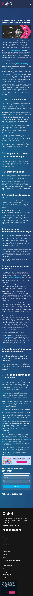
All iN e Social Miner (22, 63)
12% (19, 106)
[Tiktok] (20, 530)
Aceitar (12, 592)
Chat (4, 578)
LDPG (7, 337)
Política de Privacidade (6, 588)
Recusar (6, 592)
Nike (19, 74)
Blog (4, 557)
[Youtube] (16, 530)
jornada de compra (7, 214)
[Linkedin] (4, 530)
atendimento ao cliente (18, 50)
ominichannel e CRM (15, 277)
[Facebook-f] (7, 530)
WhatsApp (6, 569)
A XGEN (5, 554)
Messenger (7, 575)
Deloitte (4, 393)
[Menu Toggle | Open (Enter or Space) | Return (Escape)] (30, 4)
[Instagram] (10, 530)
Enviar (16, 486)
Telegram (6, 572)
